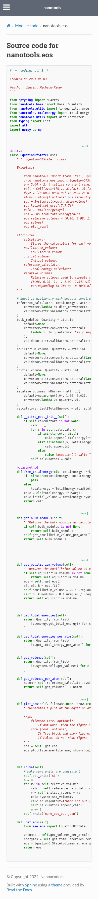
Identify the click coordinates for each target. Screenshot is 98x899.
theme (56, 885)
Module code (26, 26)
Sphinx (31, 885)
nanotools (52, 8)
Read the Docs (19, 890)
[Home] (8, 26)
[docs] (83, 146)
